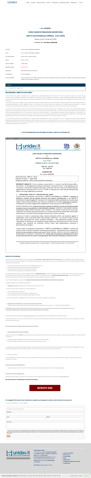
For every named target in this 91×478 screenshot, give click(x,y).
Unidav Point (66, 460)
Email (8, 417)
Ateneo (28, 2)
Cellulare (48, 417)
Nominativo (9, 412)
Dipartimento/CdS (64, 2)
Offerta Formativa (40, 2)
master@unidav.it (60, 368)
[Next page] (9, 138)
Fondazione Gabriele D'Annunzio (71, 461)
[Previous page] (7, 138)
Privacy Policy (9, 433)
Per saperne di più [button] (74, 475)
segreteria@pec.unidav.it (46, 465)
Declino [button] (80, 475)
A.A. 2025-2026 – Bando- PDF (15, 88)
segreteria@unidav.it (64, 376)
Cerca (80, 2)
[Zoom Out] (15, 138)
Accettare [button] (86, 475)
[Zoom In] (17, 138)
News (64, 458)
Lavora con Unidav (68, 453)
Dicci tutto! (9, 421)
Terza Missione (55, 2)
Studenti (33, 2)
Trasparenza (73, 2)
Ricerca (48, 2)
